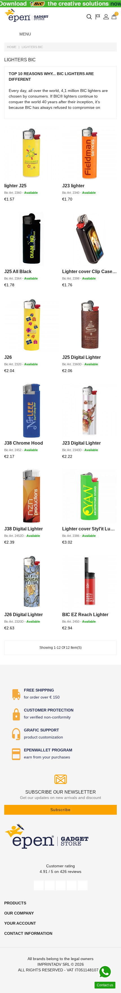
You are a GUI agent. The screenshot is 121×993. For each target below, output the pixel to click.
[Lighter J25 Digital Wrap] (89, 325)
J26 (8, 357)
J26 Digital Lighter (23, 614)
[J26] (31, 325)
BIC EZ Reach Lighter (85, 614)
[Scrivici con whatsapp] (105, 972)
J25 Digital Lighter (81, 357)
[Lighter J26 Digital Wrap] (31, 582)
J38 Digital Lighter (23, 528)
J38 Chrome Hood (23, 443)
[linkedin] (83, 885)
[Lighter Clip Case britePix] (89, 239)
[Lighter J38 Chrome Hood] (31, 410)
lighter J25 (15, 185)
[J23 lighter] (89, 153)
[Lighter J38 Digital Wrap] (31, 496)
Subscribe (60, 809)
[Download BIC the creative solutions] (60, 3)
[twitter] (50, 885)
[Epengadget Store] (60, 836)
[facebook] (39, 885)
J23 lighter (73, 185)
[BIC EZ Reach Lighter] (89, 582)
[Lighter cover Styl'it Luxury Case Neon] (89, 496)
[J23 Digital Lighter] (89, 410)
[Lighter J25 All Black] (31, 239)
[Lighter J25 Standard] (31, 153)
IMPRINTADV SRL (53, 964)
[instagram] (72, 885)
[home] (26, 15)
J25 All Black (18, 271)
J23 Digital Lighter (81, 443)
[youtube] (61, 885)
